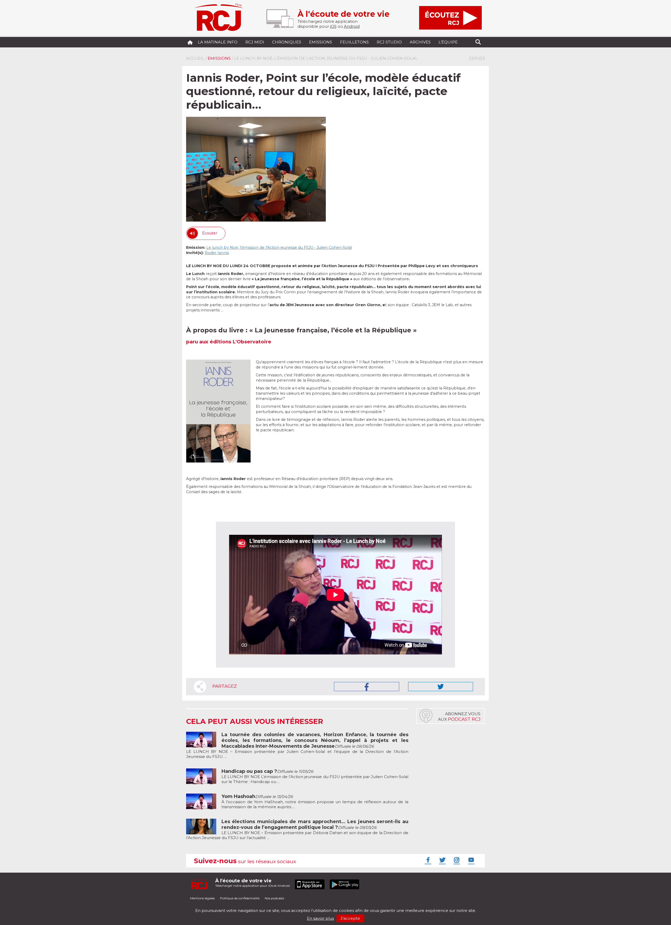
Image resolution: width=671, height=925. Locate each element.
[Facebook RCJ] (427, 860)
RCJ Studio (389, 42)
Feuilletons (354, 42)
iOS (333, 26)
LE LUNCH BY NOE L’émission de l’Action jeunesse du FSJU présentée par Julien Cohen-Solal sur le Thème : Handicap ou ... (314, 776)
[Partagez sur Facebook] (366, 686)
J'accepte (350, 918)
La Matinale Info (217, 42)
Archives (420, 42)
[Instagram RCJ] (456, 860)
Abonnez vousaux (459, 716)
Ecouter (209, 233)
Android (352, 26)
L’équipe (448, 42)
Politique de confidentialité (239, 898)
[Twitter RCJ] (441, 860)
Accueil (195, 58)
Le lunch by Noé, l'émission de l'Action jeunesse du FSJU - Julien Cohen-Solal (279, 247)
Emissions (320, 42)
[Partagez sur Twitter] (440, 686)
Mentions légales (202, 898)
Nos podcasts (274, 898)
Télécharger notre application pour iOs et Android (252, 883)
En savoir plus (320, 918)
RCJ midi (254, 42)
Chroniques (286, 42)
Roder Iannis (217, 252)
